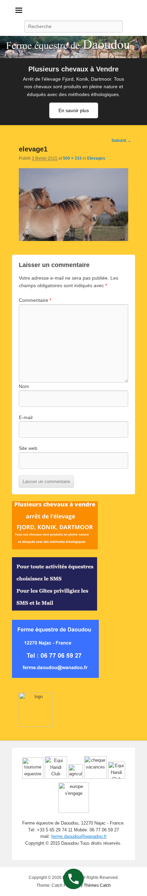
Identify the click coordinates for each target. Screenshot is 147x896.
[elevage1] (73, 239)
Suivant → (121, 140)
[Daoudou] (73, 47)
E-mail (25, 417)
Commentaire (35, 300)
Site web (28, 448)
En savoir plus (73, 110)
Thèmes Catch (97, 885)
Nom (24, 386)
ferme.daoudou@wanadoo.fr (79, 836)
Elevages (96, 158)
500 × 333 (72, 158)
